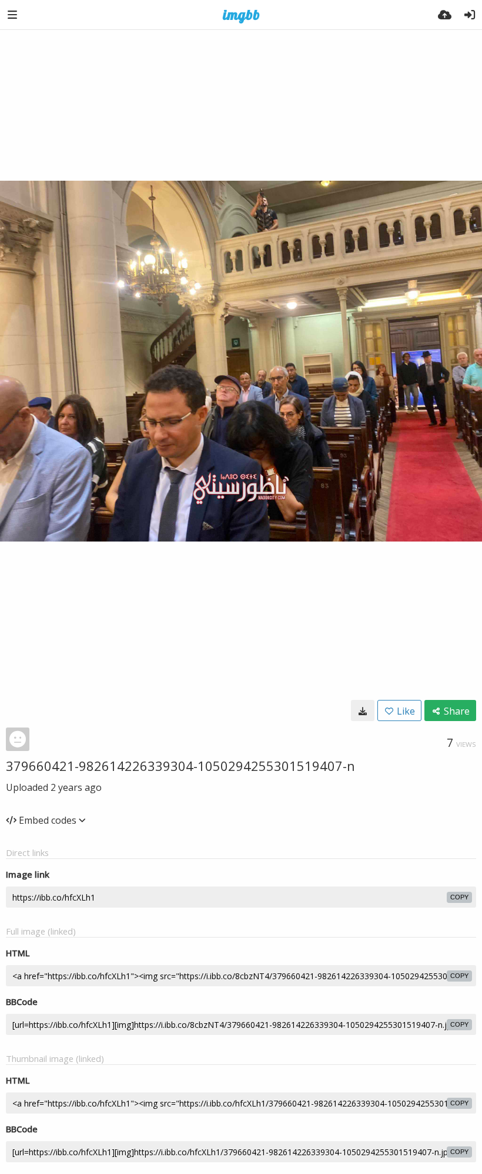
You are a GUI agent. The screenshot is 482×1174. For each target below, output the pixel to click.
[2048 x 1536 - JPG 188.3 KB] (362, 710)
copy (459, 897)
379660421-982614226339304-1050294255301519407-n (180, 765)
